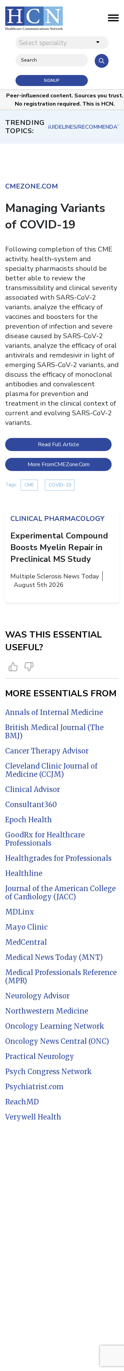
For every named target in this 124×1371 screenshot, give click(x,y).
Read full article (58, 444)
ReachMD (22, 1101)
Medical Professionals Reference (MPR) (61, 976)
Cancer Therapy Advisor (47, 751)
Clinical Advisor (32, 789)
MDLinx (19, 912)
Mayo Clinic (26, 927)
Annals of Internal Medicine (54, 712)
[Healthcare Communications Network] (34, 18)
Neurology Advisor (37, 996)
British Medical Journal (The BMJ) (54, 731)
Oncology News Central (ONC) (57, 1041)
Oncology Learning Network (54, 1026)
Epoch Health (28, 819)
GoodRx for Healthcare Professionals (45, 839)
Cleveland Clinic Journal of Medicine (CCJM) (51, 770)
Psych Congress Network (48, 1071)
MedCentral (26, 942)
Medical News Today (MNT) (54, 957)
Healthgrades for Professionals (58, 858)
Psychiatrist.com (34, 1086)
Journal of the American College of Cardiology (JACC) (60, 892)
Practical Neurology (39, 1056)
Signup (52, 80)
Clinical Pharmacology (57, 518)
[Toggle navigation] (113, 19)
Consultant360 (31, 804)
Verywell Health (33, 1117)
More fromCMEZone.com (59, 464)
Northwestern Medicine (46, 1011)
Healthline (23, 873)
